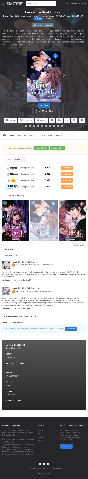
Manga (35, 16)
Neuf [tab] (9, 159)
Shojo (41, 16)
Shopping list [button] (27, 120)
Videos (42, 135)
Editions (12, 135)
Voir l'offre (67, 168)
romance (48, 25)
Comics (41, 437)
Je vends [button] (42, 120)
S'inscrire (82, 3)
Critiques (32, 135)
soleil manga (26, 16)
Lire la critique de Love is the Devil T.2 (17, 280)
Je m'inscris (66, 446)
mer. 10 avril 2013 (12, 16)
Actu (50, 135)
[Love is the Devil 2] (44, 76)
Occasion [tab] (18, 159)
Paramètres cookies (44, 473)
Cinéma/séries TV (44, 441)
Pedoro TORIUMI (55, 16)
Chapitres (22, 135)
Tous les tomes (78, 245)
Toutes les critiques (11, 255)
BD (39, 433)
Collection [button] (11, 120)
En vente (58, 135)
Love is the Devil (37, 12)
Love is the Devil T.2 (23, 262)
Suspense (37, 25)
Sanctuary (42, 468)
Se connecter (71, 3)
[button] (52, 120)
